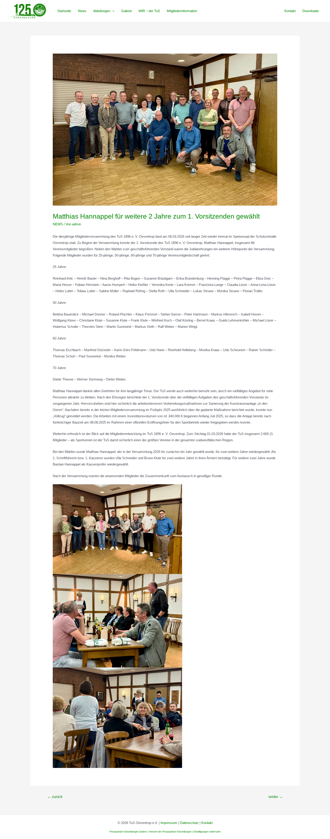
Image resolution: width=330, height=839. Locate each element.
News (82, 11)
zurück (54, 797)
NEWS (58, 224)
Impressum (169, 823)
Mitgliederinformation (182, 11)
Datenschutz (189, 823)
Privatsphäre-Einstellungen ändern (128, 831)
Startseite (64, 11)
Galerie (126, 11)
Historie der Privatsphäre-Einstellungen (170, 831)
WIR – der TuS (149, 11)
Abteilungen (101, 11)
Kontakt (290, 11)
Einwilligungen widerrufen (207, 831)
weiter (275, 797)
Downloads (310, 11)
